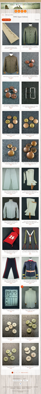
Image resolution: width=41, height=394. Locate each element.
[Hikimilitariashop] (20, 6)
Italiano (25, 380)
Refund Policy (13, 388)
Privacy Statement (17, 386)
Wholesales (19, 388)
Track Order (36, 386)
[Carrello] (22, 11)
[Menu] (16, 11)
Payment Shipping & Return (27, 386)
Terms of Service (10, 386)
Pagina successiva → (25, 372)
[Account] (19, 11)
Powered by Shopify (20, 391)
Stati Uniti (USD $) (16, 380)
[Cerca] (25, 11)
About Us (23, 388)
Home (3, 14)
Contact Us (28, 388)
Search (4, 386)
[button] (6, 20)
